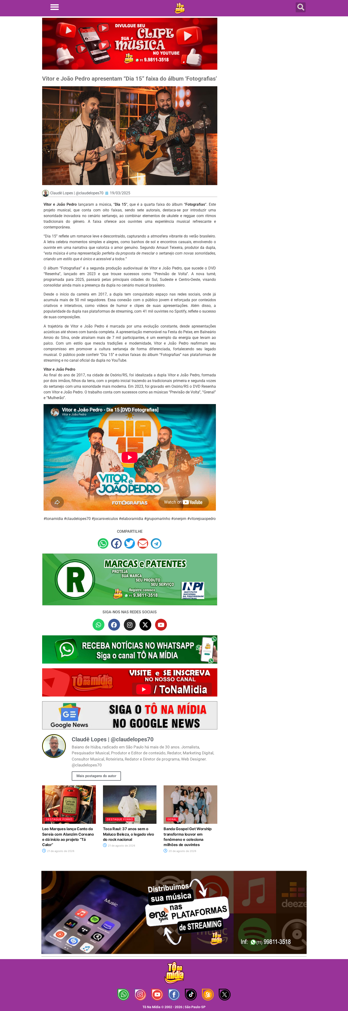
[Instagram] (130, 625)
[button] (55, 7)
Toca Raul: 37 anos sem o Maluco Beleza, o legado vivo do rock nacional (128, 834)
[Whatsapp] (98, 625)
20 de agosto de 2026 (182, 851)
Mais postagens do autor (96, 776)
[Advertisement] (264, 56)
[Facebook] (114, 625)
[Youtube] (161, 625)
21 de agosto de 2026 (60, 851)
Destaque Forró (59, 819)
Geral (172, 819)
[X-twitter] (145, 625)
